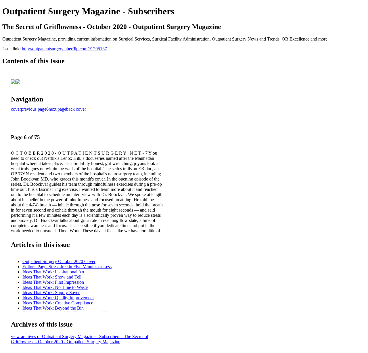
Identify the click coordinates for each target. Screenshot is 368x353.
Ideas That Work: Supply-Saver (51, 292)
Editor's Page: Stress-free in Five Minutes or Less (67, 266)
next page (57, 109)
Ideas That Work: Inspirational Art (53, 271)
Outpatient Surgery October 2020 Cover (58, 261)
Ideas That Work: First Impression (53, 282)
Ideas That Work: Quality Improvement (58, 297)
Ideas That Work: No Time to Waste (55, 287)
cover (16, 109)
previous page (33, 109)
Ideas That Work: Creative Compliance (57, 302)
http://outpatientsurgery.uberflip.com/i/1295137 (64, 48)
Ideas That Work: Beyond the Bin (53, 308)
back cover (76, 109)
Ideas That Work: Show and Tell (51, 277)
